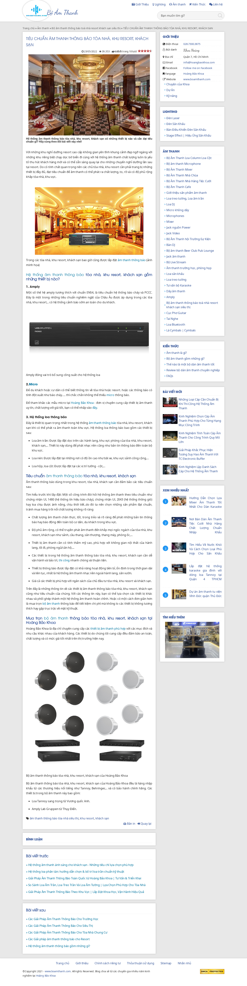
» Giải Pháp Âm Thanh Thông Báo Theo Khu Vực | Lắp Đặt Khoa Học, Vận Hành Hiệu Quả (85, 892)
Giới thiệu (82, 963)
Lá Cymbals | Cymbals (181, 330)
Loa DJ (170, 204)
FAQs (169, 376)
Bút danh (171, 49)
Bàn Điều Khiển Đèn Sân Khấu (186, 130)
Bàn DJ (170, 245)
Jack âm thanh (175, 256)
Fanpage (170, 73)
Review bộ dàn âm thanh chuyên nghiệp (193, 370)
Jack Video (173, 233)
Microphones (175, 216)
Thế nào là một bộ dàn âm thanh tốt (190, 364)
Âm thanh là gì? (176, 353)
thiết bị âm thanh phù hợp (108, 629)
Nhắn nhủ (184, 963)
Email (169, 62)
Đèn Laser (173, 118)
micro (110, 395)
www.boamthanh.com (196, 79)
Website (171, 79)
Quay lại (145, 824)
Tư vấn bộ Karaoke (178, 285)
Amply (170, 297)
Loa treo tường (176, 280)
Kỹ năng (171, 96)
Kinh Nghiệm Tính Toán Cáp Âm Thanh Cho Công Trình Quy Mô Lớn (200, 437)
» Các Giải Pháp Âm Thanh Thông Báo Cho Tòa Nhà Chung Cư (66, 932)
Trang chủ (62, 963)
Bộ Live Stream (176, 262)
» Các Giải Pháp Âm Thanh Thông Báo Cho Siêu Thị (59, 926)
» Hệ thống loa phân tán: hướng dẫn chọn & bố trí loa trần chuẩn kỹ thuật (75, 872)
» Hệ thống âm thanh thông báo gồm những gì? (58, 946)
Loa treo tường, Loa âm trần (185, 198)
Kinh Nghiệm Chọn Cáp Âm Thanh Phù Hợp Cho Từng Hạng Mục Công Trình (200, 420)
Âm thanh (179, 4)
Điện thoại (172, 44)
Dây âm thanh (175, 291)
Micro (33, 384)
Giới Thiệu (142, 4)
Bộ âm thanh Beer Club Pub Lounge (190, 251)
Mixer (170, 222)
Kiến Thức (199, 4)
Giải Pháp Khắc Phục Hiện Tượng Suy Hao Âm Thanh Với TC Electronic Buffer (198, 454)
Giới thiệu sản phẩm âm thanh (186, 193)
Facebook (171, 68)
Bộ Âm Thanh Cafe (178, 187)
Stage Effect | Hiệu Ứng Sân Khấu (188, 135)
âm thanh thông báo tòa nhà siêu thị (54, 818)
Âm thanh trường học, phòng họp (189, 268)
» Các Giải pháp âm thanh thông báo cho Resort (58, 939)
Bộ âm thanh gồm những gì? (185, 359)
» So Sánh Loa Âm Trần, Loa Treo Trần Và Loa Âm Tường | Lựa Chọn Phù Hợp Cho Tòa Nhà (85, 885)
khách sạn (102, 818)
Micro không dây (177, 210)
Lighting (160, 4)
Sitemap (166, 963)
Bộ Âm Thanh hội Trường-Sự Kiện (188, 239)
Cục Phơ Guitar (176, 313)
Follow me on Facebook (197, 68)
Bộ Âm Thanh (62, 12)
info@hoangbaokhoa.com (199, 62)
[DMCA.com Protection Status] (212, 971)
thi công (64, 560)
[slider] (145, 50)
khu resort (87, 818)
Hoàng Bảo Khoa (82, 403)
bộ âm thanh (51, 604)
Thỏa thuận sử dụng (140, 963)
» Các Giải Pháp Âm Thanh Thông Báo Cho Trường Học (62, 919)
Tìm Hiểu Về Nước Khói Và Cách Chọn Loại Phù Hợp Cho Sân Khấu (205, 549)
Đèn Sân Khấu (175, 124)
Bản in (130, 824)
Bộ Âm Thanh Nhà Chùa (182, 175)
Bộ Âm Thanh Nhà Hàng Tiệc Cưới (188, 181)
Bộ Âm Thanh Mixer (179, 169)
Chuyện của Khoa (177, 84)
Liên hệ (217, 4)
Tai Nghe (172, 319)
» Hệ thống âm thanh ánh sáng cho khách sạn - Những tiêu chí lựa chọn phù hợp (80, 865)
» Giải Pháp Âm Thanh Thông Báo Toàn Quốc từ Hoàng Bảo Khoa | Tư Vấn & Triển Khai (83, 878)
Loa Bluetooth (175, 324)
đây (94, 408)
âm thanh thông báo (132, 260)
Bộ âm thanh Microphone (183, 164)
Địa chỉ (169, 56)
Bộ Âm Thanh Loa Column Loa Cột (189, 158)
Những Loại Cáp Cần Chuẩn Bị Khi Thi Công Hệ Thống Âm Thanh (198, 403)
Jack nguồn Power (178, 227)
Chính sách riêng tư (108, 963)
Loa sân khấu (175, 274)
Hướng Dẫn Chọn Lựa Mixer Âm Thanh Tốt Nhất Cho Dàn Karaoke (205, 502)
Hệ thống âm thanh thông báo (55, 274)
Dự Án (170, 90)
